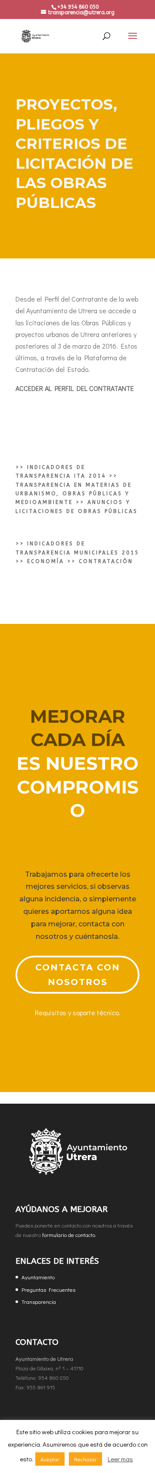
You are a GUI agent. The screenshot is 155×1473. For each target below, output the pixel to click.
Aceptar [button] (49, 1459)
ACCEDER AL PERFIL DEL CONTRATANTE (75, 388)
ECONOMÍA (45, 561)
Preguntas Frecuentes (48, 1289)
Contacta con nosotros (77, 974)
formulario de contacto (68, 1234)
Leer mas (120, 1458)
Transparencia (39, 1301)
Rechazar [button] (85, 1459)
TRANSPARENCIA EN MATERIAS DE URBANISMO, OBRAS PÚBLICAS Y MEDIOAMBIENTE (74, 494)
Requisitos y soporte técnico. (78, 1012)
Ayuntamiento (38, 1277)
